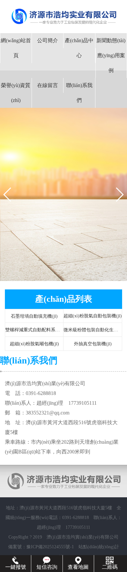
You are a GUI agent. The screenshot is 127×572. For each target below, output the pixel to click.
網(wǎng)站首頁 (16, 48)
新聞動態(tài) (110, 40)
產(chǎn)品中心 (79, 48)
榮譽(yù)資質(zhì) (15, 93)
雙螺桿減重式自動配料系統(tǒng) (38, 329)
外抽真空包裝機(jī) (93, 343)
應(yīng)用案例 (111, 63)
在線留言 (47, 85)
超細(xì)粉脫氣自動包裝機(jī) (93, 315)
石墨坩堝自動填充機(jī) (34, 316)
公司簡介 (47, 40)
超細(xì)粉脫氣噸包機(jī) (34, 343)
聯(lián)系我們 (79, 93)
